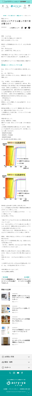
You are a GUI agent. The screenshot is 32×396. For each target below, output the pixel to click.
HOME (4, 15)
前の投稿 (8, 280)
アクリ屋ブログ (11, 15)
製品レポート (20, 15)
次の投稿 (24, 280)
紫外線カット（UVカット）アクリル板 (11, 65)
